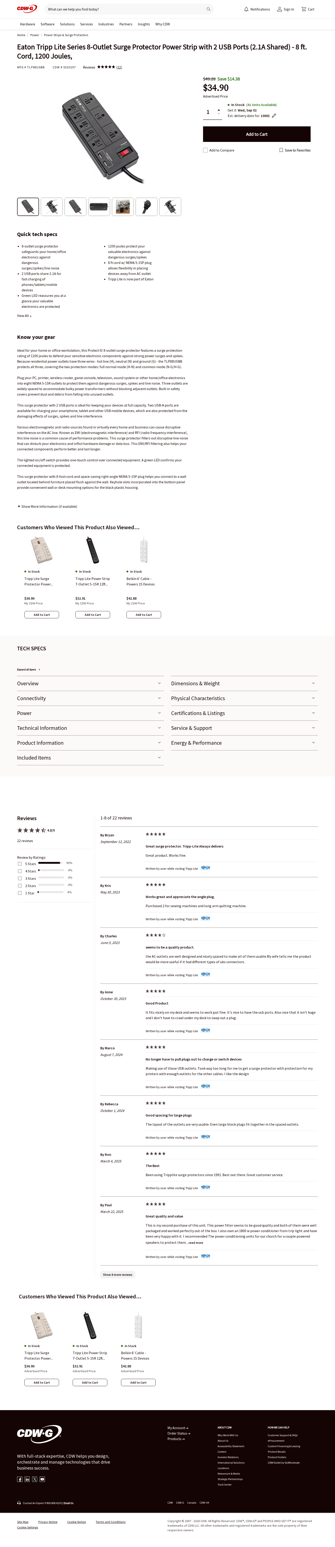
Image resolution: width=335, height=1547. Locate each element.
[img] (106, 67)
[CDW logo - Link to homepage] (27, 9)
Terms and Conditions (111, 1522)
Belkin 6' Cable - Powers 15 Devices (135, 1356)
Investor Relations (228, 1457)
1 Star (29, 893)
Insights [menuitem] (144, 24)
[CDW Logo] (27, 9)
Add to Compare (221, 150)
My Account (177, 1427)
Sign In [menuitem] (289, 9)
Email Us (68, 1503)
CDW (170, 1502)
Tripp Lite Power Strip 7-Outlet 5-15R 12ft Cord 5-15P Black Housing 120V (90, 1356)
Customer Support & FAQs (283, 1435)
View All (23, 315)
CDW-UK (204, 1502)
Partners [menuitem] (125, 24)
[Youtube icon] (42, 1479)
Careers (222, 1451)
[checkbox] (205, 150)
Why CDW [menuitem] (162, 24)
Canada (191, 1502)
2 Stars (30, 885)
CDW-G (180, 1502)
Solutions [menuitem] (67, 24)
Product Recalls (277, 1451)
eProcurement (276, 1440)
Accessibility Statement (231, 1446)
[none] (27, 24)
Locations (223, 1468)
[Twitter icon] (34, 1479)
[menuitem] (246, 9)
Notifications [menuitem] (260, 9)
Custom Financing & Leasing (284, 1446)
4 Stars (30, 871)
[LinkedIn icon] (27, 1479)
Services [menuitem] (86, 24)
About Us (223, 1440)
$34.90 (216, 87)
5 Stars (30, 863)
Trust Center (225, 1484)
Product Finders (277, 1457)
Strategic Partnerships (230, 1479)
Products (175, 1438)
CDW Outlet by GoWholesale (284, 1462)
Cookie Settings (27, 1527)
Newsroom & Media (229, 1473)
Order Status (178, 1433)
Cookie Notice (76, 1522)
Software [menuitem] (47, 24)
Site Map (22, 1522)
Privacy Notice (47, 1522)
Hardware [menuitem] (27, 24)
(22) (119, 67)
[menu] (257, 9)
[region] (167, 581)
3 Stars (30, 878)
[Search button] (208, 9)
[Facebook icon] (19, 1479)
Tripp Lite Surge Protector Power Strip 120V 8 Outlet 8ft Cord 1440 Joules (41, 1356)
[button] (308, 9)
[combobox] (122, 9)
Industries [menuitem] (106, 24)
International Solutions (231, 1462)
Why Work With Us (228, 1435)
